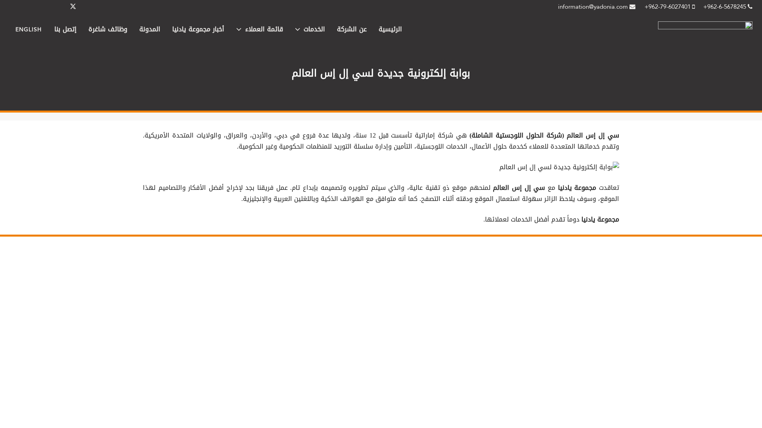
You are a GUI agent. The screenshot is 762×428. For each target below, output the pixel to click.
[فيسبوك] (92, 6)
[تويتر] (73, 6)
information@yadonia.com (593, 6)
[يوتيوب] (16, 6)
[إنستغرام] (35, 6)
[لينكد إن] (54, 6)
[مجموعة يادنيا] (705, 27)
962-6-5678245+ (725, 6)
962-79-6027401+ (668, 6)
